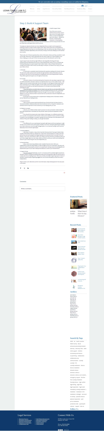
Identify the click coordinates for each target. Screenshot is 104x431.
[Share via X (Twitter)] (24, 168)
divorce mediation (74, 367)
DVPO (71, 341)
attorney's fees (79, 348)
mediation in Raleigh (75, 394)
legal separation (74, 387)
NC (74, 341)
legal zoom (82, 387)
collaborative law (74, 358)
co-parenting (73, 355)
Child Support (40, 424)
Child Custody (40, 422)
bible (85, 348)
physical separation (75, 399)
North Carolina (80, 341)
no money (72, 396)
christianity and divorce (76, 353)
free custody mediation (76, 379)
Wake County (73, 343)
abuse (79, 343)
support (77, 406)
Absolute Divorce (23, 419)
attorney (72, 348)
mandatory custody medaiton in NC (78, 389)
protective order (74, 404)
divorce (83, 365)
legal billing (73, 384)
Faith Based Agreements (42, 419)
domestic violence (74, 372)
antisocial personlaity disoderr (78, 346)
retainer (72, 406)
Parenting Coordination (25, 422)
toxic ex (82, 406)
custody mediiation (75, 365)
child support (73, 351)
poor (82, 399)
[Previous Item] (72, 204)
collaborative (81, 355)
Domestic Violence (41, 421)
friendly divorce (74, 382)
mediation (72, 392)
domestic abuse (74, 370)
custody (81, 360)
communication (74, 360)
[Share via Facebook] (20, 168)
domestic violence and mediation (78, 375)
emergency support (75, 377)
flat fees (83, 377)
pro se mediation (74, 401)
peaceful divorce (80, 396)
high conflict (82, 382)
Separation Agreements (25, 420)
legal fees (79, 384)
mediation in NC (80, 392)
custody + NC (73, 363)
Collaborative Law (24, 424)
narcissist (84, 394)
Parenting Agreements (25, 421)
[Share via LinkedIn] (28, 168)
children (80, 351)
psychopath (82, 404)
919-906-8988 (65, 424)
